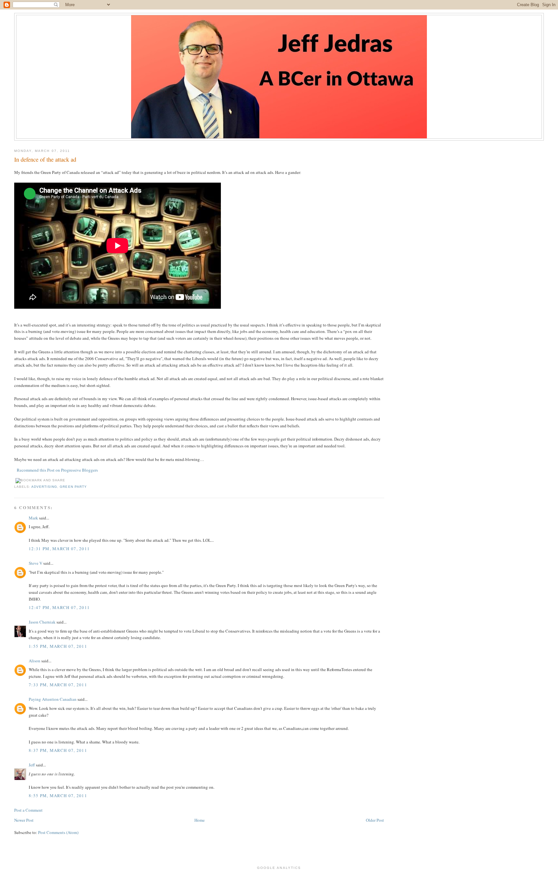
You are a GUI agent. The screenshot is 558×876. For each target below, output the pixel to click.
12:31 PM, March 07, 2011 (59, 548)
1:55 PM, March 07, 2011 (58, 646)
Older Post (375, 820)
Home (199, 820)
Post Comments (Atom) (58, 832)
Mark (33, 518)
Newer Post (24, 820)
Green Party (73, 486)
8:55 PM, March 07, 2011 (58, 795)
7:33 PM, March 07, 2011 (58, 685)
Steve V (35, 563)
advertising (44, 486)
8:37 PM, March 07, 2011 (58, 750)
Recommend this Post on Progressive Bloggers (57, 470)
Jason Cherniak (42, 622)
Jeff (32, 765)
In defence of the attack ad (45, 159)
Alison (34, 661)
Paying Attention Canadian (53, 699)
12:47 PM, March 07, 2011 (59, 607)
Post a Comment (28, 810)
